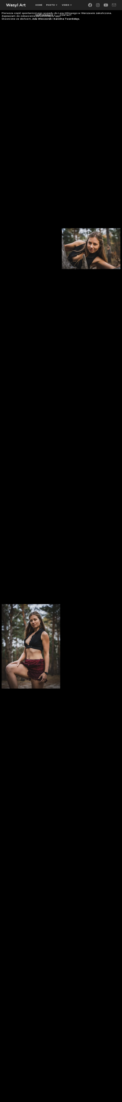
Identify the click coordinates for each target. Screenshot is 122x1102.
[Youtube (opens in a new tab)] (105, 5)
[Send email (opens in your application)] (114, 5)
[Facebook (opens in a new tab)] (90, 5)
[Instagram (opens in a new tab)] (98, 5)
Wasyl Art (16, 5)
